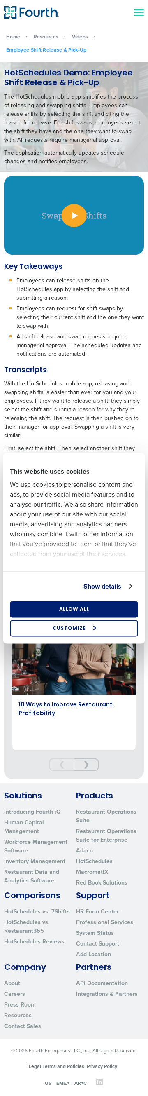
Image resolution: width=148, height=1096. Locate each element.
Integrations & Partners (107, 994)
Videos (80, 36)
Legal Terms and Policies (56, 1066)
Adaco (84, 850)
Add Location (93, 954)
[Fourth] (31, 12)
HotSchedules (94, 861)
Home (13, 36)
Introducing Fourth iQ (32, 811)
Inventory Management (34, 861)
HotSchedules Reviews (34, 941)
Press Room (20, 1004)
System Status (95, 933)
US (48, 1083)
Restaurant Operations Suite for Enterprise (106, 835)
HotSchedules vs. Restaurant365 (27, 926)
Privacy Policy (102, 1066)
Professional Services (104, 922)
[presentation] (61, 764)
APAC (80, 1083)
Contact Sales (22, 1026)
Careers (14, 994)
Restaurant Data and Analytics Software (31, 876)
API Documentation (102, 983)
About (12, 983)
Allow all (74, 609)
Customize (69, 628)
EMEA (62, 1083)
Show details (102, 586)
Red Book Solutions (101, 882)
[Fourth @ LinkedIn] (99, 1084)
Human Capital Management (24, 826)
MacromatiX (92, 872)
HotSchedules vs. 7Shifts (37, 911)
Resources (46, 36)
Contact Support (97, 943)
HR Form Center (97, 911)
